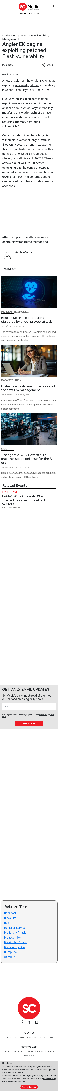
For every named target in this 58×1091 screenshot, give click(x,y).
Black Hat (10, 918)
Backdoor (10, 913)
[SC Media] (29, 6)
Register (34, 13)
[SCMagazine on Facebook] (22, 1022)
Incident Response (14, 35)
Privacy (51, 1037)
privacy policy (49, 1078)
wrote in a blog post (24, 98)
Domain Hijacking (15, 947)
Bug (6, 922)
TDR (30, 35)
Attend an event (33, 1051)
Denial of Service (15, 927)
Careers (42, 1037)
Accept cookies (29, 1087)
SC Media (8, 1037)
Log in (22, 13)
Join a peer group (46, 1051)
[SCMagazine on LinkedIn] (36, 1022)
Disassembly (12, 937)
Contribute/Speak (19, 1051)
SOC (4, 448)
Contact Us (32, 1037)
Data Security (11, 380)
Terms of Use (43, 715)
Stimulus (10, 957)
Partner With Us (29, 1056)
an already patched (27, 85)
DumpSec (10, 952)
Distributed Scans (15, 942)
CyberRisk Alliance (20, 1037)
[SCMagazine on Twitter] (29, 1022)
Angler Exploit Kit (42, 80)
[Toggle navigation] (5, 6)
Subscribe (29, 723)
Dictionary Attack (15, 932)
